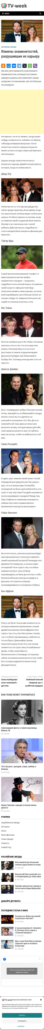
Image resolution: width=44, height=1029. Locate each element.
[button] (41, 1000)
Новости (5, 843)
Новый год (6, 847)
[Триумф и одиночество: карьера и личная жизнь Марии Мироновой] (7, 886)
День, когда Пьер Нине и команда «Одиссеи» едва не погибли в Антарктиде (28, 943)
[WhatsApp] (30, 66)
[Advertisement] (22, 112)
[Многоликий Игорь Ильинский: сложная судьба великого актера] (7, 862)
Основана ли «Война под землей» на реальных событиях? (28, 917)
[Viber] (35, 66)
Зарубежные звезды (8, 47)
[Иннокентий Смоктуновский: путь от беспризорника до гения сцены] (7, 874)
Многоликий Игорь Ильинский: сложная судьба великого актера (28, 863)
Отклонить (22, 1021)
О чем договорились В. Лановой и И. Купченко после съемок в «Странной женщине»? (28, 930)
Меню (7, 13)
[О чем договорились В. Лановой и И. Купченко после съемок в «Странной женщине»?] (7, 928)
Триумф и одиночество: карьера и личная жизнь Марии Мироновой (28, 887)
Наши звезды (7, 839)
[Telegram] (19, 66)
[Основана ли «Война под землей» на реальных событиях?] (7, 916)
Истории (5, 826)
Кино (3, 830)
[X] (25, 66)
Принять (22, 1015)
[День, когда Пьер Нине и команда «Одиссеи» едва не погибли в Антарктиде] (7, 941)
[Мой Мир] (9, 66)
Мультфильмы (7, 835)
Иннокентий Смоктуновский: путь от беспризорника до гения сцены (28, 875)
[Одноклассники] (3, 66)
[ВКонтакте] (14, 66)
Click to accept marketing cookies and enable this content (22, 971)
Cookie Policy (21, 1026)
